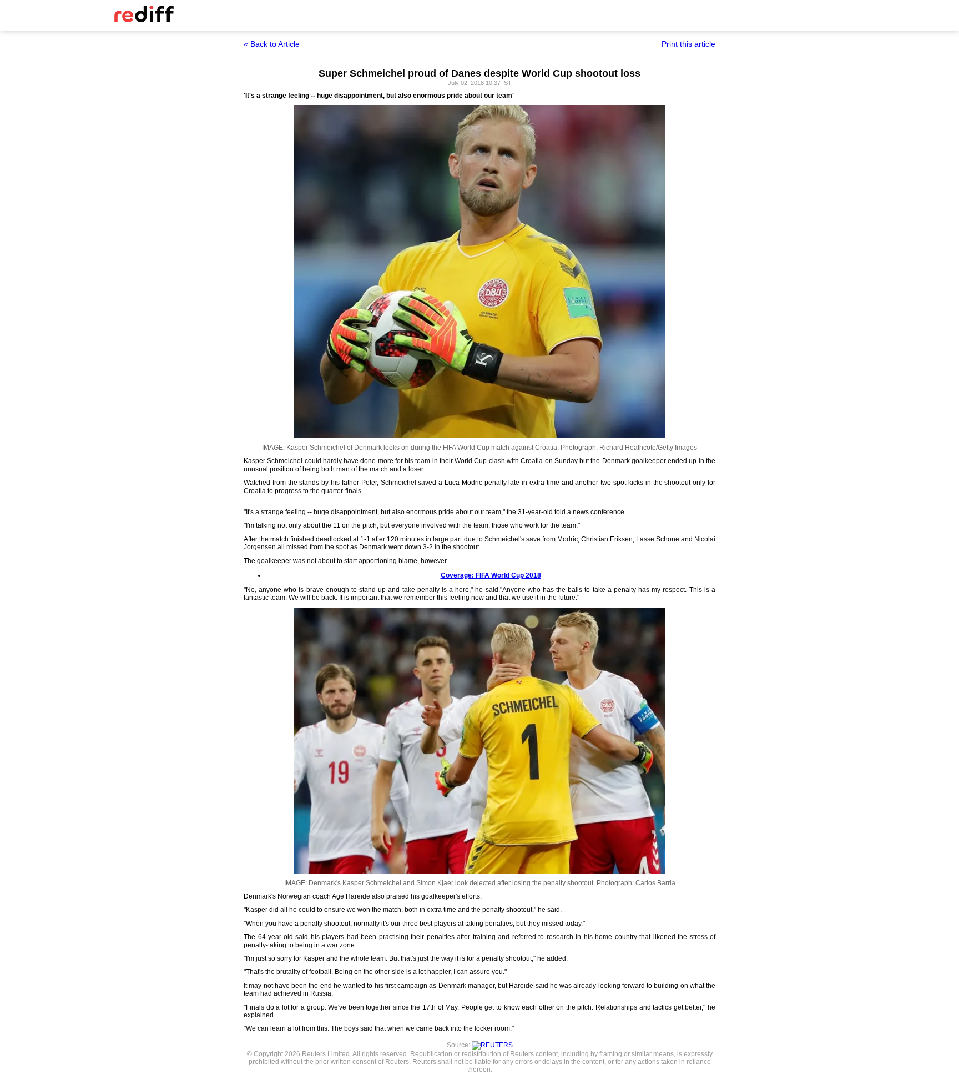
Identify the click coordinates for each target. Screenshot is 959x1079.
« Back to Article (272, 43)
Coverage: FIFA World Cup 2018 (491, 575)
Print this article (688, 43)
